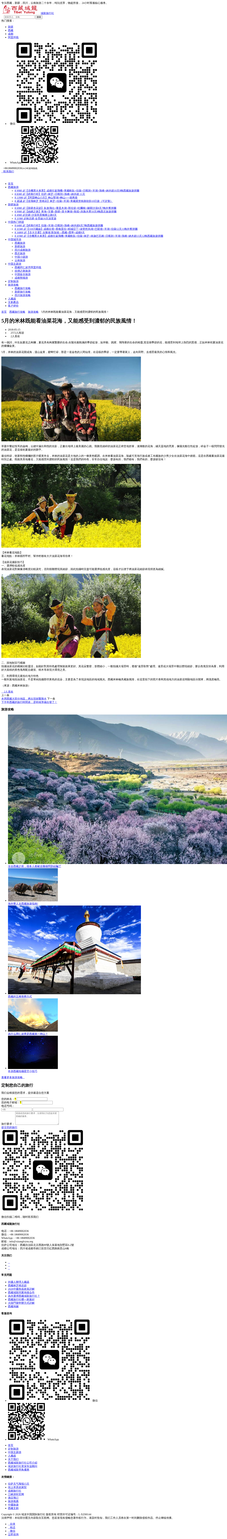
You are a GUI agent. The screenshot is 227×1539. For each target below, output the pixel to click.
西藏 (10, 30)
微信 (11, 1531)
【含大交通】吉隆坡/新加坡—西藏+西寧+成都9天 (50, 232)
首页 (4, 311)
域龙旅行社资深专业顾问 (22, 1466)
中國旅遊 (13, 1504)
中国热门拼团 (16, 222)
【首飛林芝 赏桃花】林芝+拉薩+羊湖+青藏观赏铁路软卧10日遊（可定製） (64, 201)
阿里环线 (13, 37)
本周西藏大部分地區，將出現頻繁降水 (24, 698)
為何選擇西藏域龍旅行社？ (24, 1296)
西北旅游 (20, 253)
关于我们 (13, 1459)
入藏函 (12, 298)
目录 (11, 1524)
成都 (10, 33)
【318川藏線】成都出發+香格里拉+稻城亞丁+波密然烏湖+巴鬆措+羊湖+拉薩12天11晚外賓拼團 (76, 229)
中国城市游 (14, 239)
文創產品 (13, 302)
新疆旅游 (13, 204)
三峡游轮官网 (16, 1494)
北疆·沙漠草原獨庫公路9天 (36, 215)
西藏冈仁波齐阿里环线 (28, 267)
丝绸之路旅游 (23, 270)
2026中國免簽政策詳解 (21, 1289)
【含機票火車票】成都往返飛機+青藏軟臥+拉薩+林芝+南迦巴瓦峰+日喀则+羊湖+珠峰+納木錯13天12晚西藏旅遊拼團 (89, 236)
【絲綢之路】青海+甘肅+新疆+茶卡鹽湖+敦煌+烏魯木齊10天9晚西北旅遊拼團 (65, 211)
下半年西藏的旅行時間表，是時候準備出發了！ (29, 702)
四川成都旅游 (23, 249)
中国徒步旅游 (23, 274)
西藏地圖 (13, 1306)
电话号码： (8, 1106)
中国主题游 (14, 263)
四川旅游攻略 (23, 295)
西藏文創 (13, 1508)
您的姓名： (8, 1099)
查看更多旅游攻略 (13, 1077)
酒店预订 (13, 1497)
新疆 (10, 26)
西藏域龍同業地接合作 (21, 1292)
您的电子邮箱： (11, 1102)
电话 (11, 1527)
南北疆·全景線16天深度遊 (35, 218)
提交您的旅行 (9, 1127)
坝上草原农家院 (17, 1487)
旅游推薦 (13, 1501)
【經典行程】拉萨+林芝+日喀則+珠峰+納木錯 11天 (50, 194)
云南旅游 (20, 260)
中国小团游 (21, 256)
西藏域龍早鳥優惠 (18, 1469)
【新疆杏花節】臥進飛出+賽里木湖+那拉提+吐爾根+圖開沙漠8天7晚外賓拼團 (65, 208)
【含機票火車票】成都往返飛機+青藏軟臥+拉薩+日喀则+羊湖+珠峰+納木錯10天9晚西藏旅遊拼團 (77, 190)
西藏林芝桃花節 (17, 1285)
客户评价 (13, 305)
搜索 (39, 17)
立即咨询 (13, 1534)
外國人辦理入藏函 (18, 1282)
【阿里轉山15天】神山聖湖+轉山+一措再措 (46, 197)
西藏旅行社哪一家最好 (21, 1299)
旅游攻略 (13, 284)
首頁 (10, 183)
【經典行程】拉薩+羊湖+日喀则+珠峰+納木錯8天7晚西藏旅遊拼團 (59, 225)
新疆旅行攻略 (23, 291)
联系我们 (7, 171)
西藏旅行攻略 (23, 288)
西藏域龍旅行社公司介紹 (22, 1462)
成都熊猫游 (21, 277)
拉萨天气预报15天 (18, 1483)
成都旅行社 (14, 1490)
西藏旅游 (13, 187)
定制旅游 (13, 281)
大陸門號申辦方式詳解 (21, 1302)
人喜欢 (7, 691)
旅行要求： (8, 1123)
